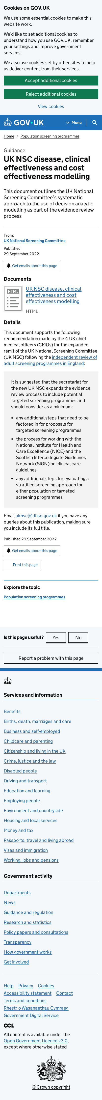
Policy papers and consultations (36, 932)
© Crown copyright (51, 1087)
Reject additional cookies (51, 94)
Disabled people (20, 771)
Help (9, 986)
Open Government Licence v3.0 (36, 1041)
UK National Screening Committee (35, 240)
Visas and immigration (26, 850)
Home (9, 136)
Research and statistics (27, 922)
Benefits (12, 711)
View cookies (51, 106)
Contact (64, 993)
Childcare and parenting (28, 741)
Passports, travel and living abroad (39, 840)
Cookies (46, 986)
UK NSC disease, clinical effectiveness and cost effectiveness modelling (53, 295)
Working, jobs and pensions (31, 860)
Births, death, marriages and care (37, 721)
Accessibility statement (27, 993)
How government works (28, 952)
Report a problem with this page (51, 658)
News (10, 902)
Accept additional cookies (51, 80)
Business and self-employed (32, 731)
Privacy (25, 986)
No (81, 637)
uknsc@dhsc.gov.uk (36, 516)
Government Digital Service (31, 1015)
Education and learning (27, 791)
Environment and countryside (33, 810)
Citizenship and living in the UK (35, 751)
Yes (59, 637)
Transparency (17, 942)
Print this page (25, 564)
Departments (17, 892)
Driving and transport (25, 781)
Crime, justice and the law (30, 761)
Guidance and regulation (28, 912)
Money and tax (18, 830)
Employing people (22, 800)
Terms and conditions (25, 1000)
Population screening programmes (50, 136)
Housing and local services (30, 820)
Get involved (16, 962)
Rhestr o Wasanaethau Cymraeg (36, 1008)
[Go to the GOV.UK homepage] (24, 122)
